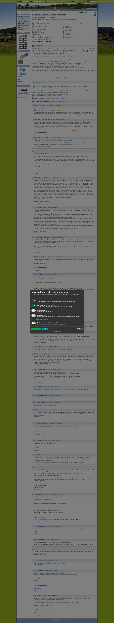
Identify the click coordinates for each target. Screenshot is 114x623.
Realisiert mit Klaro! (57, 331)
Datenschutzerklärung (40, 296)
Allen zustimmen (36, 329)
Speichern (45, 329)
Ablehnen (79, 329)
